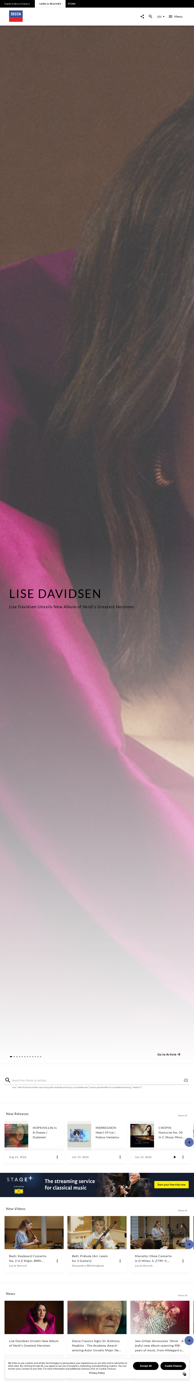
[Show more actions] (57, 1157)
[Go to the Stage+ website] (97, 1185)
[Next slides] (189, 1142)
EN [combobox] (159, 16)
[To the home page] (53, 20)
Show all (182, 1115)
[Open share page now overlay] (142, 16)
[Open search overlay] (150, 16)
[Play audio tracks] (174, 1157)
